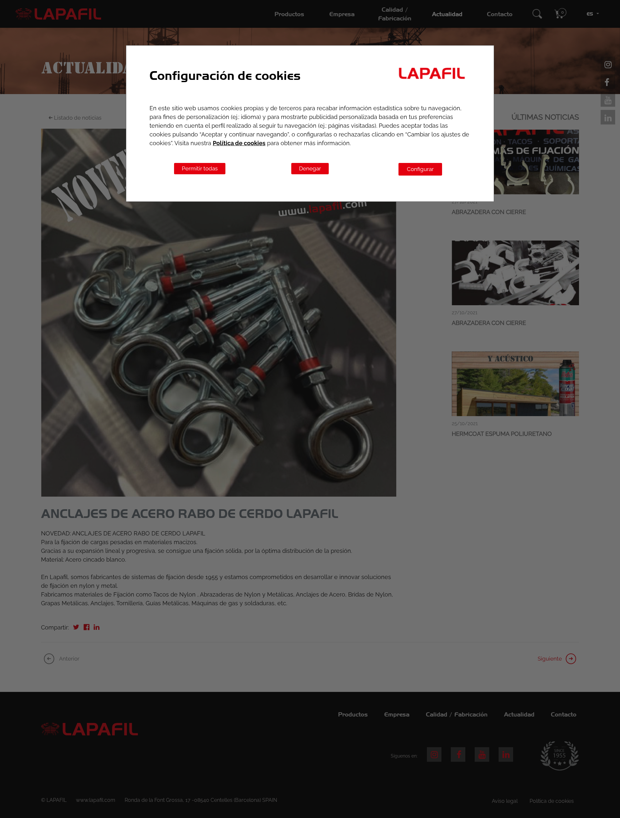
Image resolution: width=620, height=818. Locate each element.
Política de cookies (239, 143)
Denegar (310, 168)
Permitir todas (200, 168)
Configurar (420, 169)
